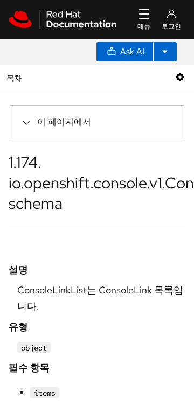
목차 (15, 78)
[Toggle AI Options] (165, 51)
